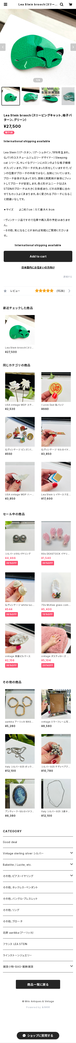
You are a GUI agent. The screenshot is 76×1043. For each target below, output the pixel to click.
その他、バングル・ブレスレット (20, 898)
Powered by (34, 1007)
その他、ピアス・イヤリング (18, 876)
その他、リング (11, 910)
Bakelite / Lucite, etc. (17, 864)
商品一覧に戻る (38, 984)
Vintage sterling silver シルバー (23, 853)
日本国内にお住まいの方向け (38, 267)
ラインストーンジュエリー (17, 955)
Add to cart (38, 256)
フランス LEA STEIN (15, 944)
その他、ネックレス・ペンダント (20, 887)
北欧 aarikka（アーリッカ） (18, 932)
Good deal (10, 842)
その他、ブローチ (13, 921)
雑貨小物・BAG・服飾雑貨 (18, 966)
